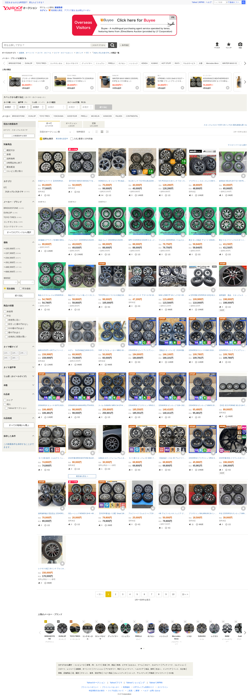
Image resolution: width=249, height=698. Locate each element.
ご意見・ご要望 (133, 691)
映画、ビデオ (122, 665)
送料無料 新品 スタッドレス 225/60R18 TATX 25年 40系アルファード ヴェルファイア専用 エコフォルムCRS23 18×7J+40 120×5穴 (233, 295)
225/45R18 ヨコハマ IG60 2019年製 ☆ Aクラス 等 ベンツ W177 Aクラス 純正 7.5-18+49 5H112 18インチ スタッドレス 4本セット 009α (203, 350)
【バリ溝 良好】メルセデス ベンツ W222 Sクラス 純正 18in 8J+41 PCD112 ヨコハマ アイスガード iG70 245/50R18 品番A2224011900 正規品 (52, 458)
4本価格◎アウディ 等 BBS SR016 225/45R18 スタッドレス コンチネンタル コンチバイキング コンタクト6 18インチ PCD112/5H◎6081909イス (52, 240)
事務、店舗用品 (64, 673)
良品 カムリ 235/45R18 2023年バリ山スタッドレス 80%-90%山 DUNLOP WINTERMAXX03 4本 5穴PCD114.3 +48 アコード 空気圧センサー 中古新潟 (112, 240)
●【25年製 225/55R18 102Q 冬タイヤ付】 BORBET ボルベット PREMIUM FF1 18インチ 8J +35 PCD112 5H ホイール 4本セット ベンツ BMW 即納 (203, 295)
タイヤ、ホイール (44, 53)
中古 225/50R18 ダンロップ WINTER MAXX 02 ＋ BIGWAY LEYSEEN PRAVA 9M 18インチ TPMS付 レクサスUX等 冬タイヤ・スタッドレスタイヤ (233, 513)
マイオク (217, 47)
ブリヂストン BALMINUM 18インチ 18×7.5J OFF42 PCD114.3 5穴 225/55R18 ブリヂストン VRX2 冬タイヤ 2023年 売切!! (203, 513)
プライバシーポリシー (89, 687)
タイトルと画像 (97, 132)
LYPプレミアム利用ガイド (143, 687)
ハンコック (133, 63)
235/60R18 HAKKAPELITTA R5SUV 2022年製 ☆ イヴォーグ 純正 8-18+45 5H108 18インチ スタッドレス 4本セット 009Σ (82, 405)
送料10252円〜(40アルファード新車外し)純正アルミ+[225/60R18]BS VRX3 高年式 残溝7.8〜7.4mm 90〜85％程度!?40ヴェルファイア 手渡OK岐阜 (52, 350)
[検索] (243, 2)
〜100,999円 (12, 248)
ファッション (98, 669)
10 (173, 594)
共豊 (200, 63)
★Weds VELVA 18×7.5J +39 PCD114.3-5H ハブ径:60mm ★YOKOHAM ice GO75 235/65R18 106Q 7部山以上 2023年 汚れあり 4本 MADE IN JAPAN (233, 181)
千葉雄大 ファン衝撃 (234, 2)
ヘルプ (209, 2)
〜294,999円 (12, 258)
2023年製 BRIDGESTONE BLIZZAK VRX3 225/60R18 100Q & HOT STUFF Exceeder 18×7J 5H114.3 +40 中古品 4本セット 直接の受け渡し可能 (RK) (82, 458)
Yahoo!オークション (96, 682)
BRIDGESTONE (15, 63)
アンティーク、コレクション (173, 665)
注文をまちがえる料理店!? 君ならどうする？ (24, 2)
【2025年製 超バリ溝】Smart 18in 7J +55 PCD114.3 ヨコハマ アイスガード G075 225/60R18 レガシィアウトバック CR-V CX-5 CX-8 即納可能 (112, 513)
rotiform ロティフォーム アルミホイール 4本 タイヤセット (112, 458)
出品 (240, 47)
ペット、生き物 (179, 669)
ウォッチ (229, 47)
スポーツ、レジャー (66, 669)
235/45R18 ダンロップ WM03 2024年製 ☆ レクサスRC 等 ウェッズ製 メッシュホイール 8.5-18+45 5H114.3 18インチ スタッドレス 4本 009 (203, 405)
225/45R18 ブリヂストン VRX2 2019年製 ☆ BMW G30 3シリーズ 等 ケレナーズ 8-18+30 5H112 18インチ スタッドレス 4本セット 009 (203, 458)
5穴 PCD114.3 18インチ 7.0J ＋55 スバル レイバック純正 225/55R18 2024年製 (172, 181)
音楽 (104, 665)
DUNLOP (28, 63)
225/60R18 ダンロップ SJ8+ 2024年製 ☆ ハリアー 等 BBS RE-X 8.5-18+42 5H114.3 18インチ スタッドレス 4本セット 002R (172, 405)
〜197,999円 (12, 253)
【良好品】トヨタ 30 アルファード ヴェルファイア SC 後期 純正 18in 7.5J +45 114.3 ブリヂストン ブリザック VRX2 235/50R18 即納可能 (172, 458)
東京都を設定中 (62, 139)
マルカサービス (189, 63)
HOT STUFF (166, 63)
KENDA (145, 63)
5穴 (87, 53)
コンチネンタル (56, 63)
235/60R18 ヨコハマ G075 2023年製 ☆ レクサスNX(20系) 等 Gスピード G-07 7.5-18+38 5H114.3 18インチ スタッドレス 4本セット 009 (52, 405)
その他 (170, 673)
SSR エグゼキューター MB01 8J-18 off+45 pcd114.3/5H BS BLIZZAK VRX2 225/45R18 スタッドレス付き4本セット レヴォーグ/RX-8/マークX (112, 350)
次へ (244, 63)
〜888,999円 (12, 272)
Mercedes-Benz (212, 63)
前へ (4, 63)
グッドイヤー (87, 63)
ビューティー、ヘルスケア (133, 669)
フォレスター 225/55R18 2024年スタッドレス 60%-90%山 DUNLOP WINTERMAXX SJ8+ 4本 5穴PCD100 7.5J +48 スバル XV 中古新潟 (82, 240)
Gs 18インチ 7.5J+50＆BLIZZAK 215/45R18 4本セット (142, 181)
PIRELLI (111, 63)
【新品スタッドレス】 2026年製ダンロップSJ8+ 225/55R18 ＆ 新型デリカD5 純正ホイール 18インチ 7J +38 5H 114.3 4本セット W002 (172, 350)
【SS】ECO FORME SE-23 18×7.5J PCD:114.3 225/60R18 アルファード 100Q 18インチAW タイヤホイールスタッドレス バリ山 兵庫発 (233, 405)
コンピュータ (79, 665)
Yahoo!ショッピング (135, 682)
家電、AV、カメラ (94, 665)
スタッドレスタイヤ (101, 53)
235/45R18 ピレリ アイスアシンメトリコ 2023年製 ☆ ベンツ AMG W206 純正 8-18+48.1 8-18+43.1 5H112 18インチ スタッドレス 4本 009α (142, 350)
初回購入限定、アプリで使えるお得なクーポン (70, 10)
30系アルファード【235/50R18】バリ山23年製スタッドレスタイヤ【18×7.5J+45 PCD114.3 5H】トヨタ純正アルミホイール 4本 (52, 181)
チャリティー (161, 673)
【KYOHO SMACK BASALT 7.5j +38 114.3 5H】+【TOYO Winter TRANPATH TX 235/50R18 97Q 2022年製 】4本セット (82, 181)
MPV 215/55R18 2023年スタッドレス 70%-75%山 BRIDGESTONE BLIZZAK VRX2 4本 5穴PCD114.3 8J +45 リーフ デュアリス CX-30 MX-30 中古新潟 (142, 240)
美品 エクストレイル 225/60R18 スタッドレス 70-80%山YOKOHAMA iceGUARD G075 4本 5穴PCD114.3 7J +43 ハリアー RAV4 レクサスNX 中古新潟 (52, 295)
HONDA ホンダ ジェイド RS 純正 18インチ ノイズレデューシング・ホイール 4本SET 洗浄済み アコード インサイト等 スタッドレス (112, 181)
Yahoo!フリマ (116, 682)
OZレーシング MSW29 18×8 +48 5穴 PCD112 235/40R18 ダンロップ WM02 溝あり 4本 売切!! (82, 513)
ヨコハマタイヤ (72, 63)
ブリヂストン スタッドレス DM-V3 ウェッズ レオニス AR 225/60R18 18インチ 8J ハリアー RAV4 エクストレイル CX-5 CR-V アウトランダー (203, 181)
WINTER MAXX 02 (229, 63)
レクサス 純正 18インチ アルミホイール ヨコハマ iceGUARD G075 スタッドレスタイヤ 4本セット (52, 569)
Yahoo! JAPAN (198, 2)
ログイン (43, 10)
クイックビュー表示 (107, 132)
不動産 (151, 673)
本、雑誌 (111, 665)
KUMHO (154, 63)
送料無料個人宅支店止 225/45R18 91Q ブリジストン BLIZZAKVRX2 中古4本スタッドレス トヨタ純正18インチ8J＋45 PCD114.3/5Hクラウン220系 (52, 513)
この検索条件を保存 (19, 136)
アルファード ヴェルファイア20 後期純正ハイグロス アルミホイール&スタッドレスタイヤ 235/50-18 (142, 513)
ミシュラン (100, 63)
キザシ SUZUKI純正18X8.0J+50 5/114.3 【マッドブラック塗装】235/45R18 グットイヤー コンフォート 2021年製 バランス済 (82, 350)
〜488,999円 (12, 267)
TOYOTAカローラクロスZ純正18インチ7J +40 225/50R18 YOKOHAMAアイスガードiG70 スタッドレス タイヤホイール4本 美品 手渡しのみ (112, 295)
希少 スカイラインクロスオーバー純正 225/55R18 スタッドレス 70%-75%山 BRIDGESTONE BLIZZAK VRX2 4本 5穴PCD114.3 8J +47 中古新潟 (233, 240)
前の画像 (40, 632)
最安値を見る (81, 476)
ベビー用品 (108, 673)
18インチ (79, 53)
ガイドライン (162, 687)
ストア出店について (116, 691)
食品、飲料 (149, 669)
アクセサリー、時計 (113, 669)
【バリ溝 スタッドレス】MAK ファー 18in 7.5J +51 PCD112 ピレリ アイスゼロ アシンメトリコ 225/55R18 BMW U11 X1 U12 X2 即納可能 (142, 458)
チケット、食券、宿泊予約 (91, 673)
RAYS (177, 63)
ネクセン (121, 63)
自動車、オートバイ (26, 53)
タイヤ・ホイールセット (63, 53)
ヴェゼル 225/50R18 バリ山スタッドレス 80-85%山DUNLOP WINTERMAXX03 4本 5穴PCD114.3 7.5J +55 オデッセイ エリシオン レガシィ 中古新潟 (172, 240)
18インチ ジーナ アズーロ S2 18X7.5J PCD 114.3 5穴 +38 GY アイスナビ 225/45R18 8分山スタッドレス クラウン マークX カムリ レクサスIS (142, 295)
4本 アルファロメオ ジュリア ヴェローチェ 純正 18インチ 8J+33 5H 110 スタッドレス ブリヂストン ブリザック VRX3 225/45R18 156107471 (172, 513)
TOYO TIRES (41, 63)
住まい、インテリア (163, 669)
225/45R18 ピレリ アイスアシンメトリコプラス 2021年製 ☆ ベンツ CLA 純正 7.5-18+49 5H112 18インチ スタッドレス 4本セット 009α (233, 350)
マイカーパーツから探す (237, 145)
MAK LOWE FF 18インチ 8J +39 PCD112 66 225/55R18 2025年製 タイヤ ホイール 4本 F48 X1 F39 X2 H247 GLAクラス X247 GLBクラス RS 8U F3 (172, 295)
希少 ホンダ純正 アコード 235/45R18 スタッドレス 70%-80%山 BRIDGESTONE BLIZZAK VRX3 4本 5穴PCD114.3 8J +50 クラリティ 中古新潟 (203, 240)
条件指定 (124, 45)
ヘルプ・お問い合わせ (151, 691)
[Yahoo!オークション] (20, 7)
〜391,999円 (12, 262)
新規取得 (58, 7)
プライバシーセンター (110, 687)
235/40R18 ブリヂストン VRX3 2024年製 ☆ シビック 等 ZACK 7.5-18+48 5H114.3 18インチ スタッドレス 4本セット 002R (142, 405)
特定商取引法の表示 (96, 691)
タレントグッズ (120, 673)
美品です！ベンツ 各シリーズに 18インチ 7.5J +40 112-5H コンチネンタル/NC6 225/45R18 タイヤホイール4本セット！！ (82, 295)
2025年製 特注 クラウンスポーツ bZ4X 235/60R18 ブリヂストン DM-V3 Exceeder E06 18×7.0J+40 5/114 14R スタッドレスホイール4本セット (233, 458)
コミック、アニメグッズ (137, 673)
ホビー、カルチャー (152, 665)
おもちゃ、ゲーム (136, 665)
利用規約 (126, 687)
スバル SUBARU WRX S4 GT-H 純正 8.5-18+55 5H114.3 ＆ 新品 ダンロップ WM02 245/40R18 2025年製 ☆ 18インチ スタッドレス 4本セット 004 (112, 405)
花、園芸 (75, 673)
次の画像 (244, 632)
